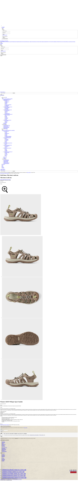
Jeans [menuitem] (6, 141)
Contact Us (3, 441)
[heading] (40, 256)
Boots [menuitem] (6, 148)
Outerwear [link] (7, 109)
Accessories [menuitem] (5, 114)
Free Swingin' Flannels (6, 126)
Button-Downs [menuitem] (7, 101)
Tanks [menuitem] (6, 132)
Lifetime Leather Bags (6, 162)
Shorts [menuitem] (6, 142)
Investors (3, 460)
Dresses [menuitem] (5, 158)
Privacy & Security (2, 479)
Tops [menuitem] (4, 131)
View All (9, 99)
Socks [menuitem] (6, 119)
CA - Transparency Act (9, 479)
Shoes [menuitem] (6, 121)
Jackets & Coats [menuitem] (7, 110)
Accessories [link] (8, 114)
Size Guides (3, 448)
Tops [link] (5, 131)
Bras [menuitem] (5, 144)
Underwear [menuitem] (3, 164)
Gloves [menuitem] (6, 117)
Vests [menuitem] (6, 147)
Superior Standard (4, 451)
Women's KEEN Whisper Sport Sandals (5, 179)
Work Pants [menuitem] (6, 139)
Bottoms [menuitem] (5, 99)
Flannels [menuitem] (6, 102)
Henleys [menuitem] (6, 103)
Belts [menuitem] (5, 115)
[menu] (39, 13)
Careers (3, 458)
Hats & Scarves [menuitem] (7, 152)
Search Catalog (3, 171)
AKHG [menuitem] (3, 167)
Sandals (8, 173)
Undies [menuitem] (6, 143)
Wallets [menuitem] (6, 116)
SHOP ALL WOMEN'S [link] (5, 130)
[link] (40, 25)
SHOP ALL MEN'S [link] (4, 98)
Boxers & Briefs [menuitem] (7, 107)
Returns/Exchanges (4, 447)
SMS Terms (3, 446)
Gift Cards (3, 450)
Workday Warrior (6, 161)
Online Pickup (3, 444)
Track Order (3, 442)
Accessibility (3, 445)
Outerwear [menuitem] (5, 109)
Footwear (5, 173)
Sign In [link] (3, 27)
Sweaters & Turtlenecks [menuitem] (8, 104)
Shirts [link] (6, 100)
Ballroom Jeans (6, 128)
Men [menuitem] (6, 97)
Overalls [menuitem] (6, 140)
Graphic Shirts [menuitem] (7, 105)
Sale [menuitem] (2, 165)
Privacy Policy (29, 172)
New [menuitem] (2, 166)
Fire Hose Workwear (6, 127)
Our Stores (3, 455)
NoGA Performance (6, 160)
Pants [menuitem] (6, 138)
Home (1, 173)
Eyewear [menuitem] (6, 118)
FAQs (2, 443)
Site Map (20, 479)
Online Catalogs (4, 449)
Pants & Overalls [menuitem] (7, 113)
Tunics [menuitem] (6, 134)
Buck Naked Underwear (7, 125)
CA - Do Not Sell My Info (15, 479)
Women (3, 173)
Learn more (16, 438)
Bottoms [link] (7, 99)
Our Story (3, 454)
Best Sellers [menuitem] (5, 123)
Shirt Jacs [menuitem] (6, 112)
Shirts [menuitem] (4, 100)
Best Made (3, 456)
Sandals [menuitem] (6, 150)
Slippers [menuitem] (6, 122)
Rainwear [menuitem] (6, 111)
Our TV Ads (3, 459)
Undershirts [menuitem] (6, 108)
